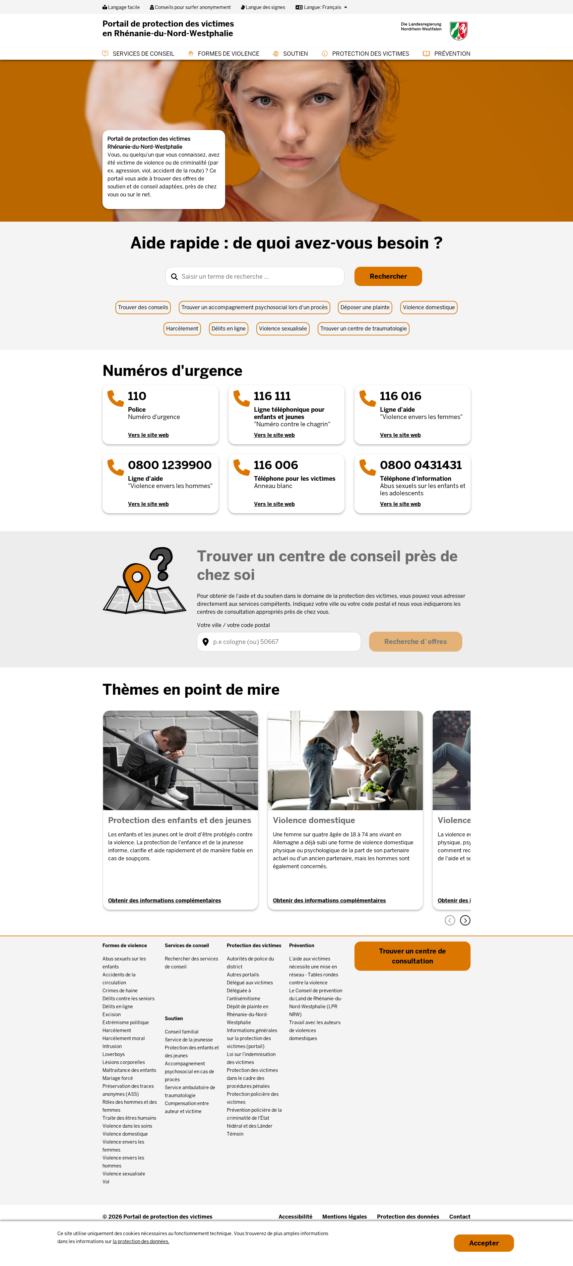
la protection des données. (141, 1241)
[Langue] (345, 7)
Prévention (452, 53)
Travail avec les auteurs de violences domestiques (315, 1030)
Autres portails (243, 975)
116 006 (276, 465)
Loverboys (113, 1054)
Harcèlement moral (123, 1038)
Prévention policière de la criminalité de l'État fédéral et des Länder (254, 1118)
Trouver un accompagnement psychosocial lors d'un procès (254, 307)
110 (137, 396)
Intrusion (112, 1046)
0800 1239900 (170, 465)
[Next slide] (465, 920)
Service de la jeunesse (189, 1040)
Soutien (295, 53)
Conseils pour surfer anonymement (192, 7)
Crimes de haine (120, 991)
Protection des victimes (370, 53)
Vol (105, 1182)
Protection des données (408, 1216)
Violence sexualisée (283, 328)
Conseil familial (182, 1032)
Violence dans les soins (127, 1126)
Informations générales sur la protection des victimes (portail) (252, 1038)
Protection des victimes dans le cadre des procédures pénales (252, 1078)
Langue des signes (265, 7)
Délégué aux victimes (250, 983)
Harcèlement (182, 328)
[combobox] (255, 276)
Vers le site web (148, 435)
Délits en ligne (229, 328)
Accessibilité (295, 1216)
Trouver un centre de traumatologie (363, 328)
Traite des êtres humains (129, 1118)
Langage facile (123, 7)
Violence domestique (429, 307)
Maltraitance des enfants (129, 1070)
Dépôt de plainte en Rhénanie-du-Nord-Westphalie (247, 1014)
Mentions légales (344, 1216)
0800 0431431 (421, 465)
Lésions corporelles (123, 1062)
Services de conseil (142, 53)
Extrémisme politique (125, 1022)
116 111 (272, 396)
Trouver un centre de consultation (412, 956)
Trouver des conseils (143, 307)
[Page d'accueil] (434, 31)
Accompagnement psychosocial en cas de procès (189, 1072)
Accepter (484, 1243)
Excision (111, 1015)
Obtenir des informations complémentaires (164, 900)
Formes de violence (228, 53)
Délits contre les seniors (128, 999)
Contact (460, 1216)
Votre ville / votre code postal (233, 625)
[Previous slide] (450, 920)
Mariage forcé (117, 1078)
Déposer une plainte (365, 307)
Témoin (235, 1134)
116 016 (400, 396)
